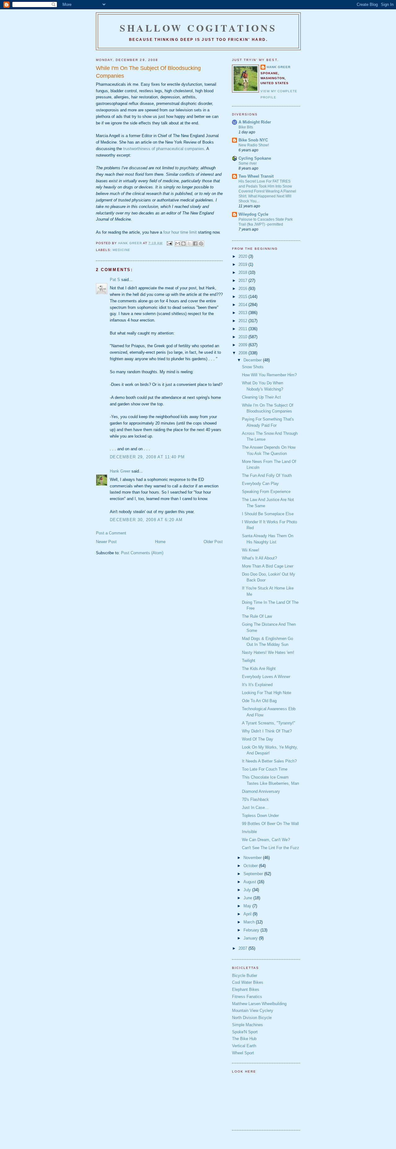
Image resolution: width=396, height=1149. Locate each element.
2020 (243, 256)
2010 (243, 337)
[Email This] (177, 243)
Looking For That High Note (266, 692)
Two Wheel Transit (256, 176)
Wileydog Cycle (253, 214)
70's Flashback (255, 799)
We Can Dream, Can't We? (266, 839)
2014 (243, 304)
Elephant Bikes (245, 989)
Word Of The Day (257, 739)
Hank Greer (120, 471)
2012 (243, 320)
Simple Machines (247, 1024)
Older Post (213, 541)
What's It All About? (259, 558)
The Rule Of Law (257, 616)
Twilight (248, 660)
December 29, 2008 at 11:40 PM (147, 457)
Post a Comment (111, 533)
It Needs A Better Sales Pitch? (269, 761)
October (251, 865)
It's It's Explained (257, 684)
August (250, 881)
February (251, 930)
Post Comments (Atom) (142, 553)
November (253, 857)
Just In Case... (255, 807)
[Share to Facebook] (195, 243)
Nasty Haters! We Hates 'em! (268, 652)
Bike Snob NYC (253, 140)
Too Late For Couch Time (264, 769)
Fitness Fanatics (247, 996)
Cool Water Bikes (247, 982)
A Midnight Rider (255, 122)
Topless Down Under (260, 815)
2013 (243, 312)
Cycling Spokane (255, 158)
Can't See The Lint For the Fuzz (270, 847)
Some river (248, 163)
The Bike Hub (244, 1038)
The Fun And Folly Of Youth (267, 475)
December (253, 360)
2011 (243, 328)
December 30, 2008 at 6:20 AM (146, 519)
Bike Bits (246, 127)
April (248, 914)
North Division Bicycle (252, 1017)
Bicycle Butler (244, 975)
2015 (243, 296)
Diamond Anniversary (261, 791)
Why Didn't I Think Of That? (267, 731)
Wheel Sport (243, 1053)
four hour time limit (180, 232)
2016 (243, 288)
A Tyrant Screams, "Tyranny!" (268, 723)
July (247, 890)
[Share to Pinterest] (201, 243)
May (247, 906)
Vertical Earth (244, 1045)
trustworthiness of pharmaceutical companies (163, 148)
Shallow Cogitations (198, 28)
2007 (243, 948)
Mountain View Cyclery (252, 1010)
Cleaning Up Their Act (261, 397)
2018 (243, 272)
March (249, 922)
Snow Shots (253, 367)
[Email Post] (169, 243)
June (248, 898)
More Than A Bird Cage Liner (267, 566)
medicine (121, 250)
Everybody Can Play (260, 483)
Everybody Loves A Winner (266, 676)
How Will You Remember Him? (269, 375)
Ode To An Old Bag (259, 700)
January (251, 938)
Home (160, 541)
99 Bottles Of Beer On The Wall (270, 823)
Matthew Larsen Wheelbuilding (259, 1003)
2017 (243, 280)
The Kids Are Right (259, 668)
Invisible (249, 831)
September (253, 873)
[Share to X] (189, 243)
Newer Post (106, 541)
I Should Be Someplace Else (268, 514)
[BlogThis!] (183, 243)
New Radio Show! (254, 145)
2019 (243, 264)
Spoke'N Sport (245, 1032)
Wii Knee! (250, 550)
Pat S (115, 279)
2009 (243, 345)
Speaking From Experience (266, 491)
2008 (243, 353)
